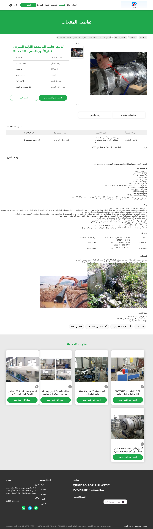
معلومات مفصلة (128, 115)
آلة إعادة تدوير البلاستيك (97, 326)
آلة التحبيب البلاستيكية (122, 326)
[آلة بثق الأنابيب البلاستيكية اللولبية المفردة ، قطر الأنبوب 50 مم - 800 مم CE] (118, 74)
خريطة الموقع (128, 526)
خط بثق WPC (76, 326)
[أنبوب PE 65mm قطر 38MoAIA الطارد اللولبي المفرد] (91, 369)
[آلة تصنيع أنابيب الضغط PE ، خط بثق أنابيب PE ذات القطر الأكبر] (22, 369)
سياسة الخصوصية (141, 526)
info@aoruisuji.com (113, 502)
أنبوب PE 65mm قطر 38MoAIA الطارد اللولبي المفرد (92, 392)
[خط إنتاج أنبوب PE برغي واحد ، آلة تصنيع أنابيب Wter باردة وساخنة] (55, 369)
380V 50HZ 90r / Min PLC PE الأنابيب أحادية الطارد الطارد (127, 392)
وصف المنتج (95, 115)
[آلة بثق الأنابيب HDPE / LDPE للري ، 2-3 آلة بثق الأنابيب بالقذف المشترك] (127, 427)
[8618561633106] (36, 508)
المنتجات (62, 5)
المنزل (74, 5)
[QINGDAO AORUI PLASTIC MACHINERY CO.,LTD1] (134, 5)
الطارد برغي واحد (120, 37)
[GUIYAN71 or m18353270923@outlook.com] (30, 508)
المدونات (54, 5)
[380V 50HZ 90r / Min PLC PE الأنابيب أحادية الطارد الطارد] (127, 369)
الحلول (47, 5)
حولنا (69, 5)
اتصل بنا (40, 5)
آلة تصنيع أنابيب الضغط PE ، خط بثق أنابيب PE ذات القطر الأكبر (22, 392)
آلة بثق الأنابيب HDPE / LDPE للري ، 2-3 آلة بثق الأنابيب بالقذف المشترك (127, 450)
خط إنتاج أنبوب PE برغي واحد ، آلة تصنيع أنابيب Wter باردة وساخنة (55, 392)
